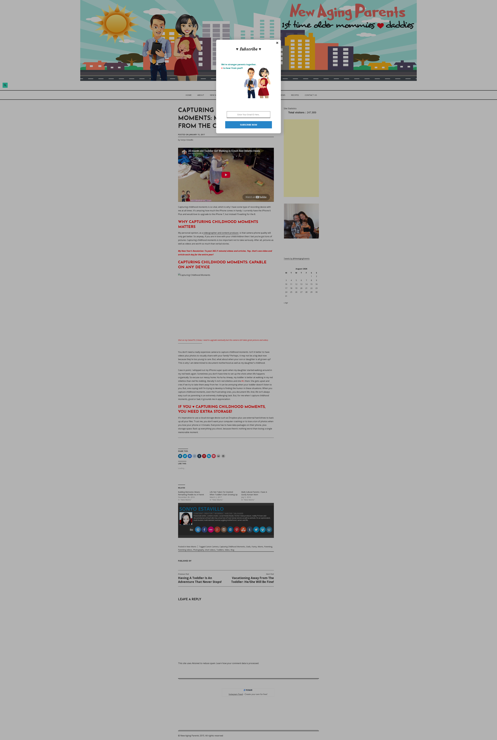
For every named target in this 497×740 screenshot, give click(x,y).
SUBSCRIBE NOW (248, 124)
